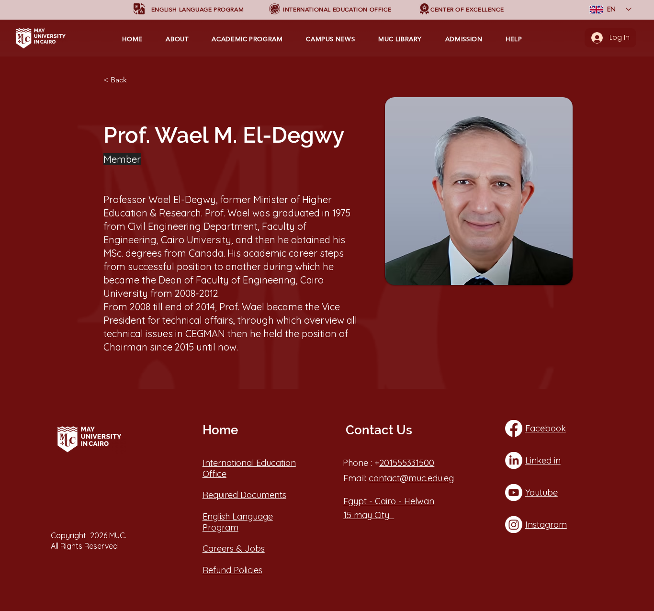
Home (220, 430)
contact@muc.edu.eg (411, 478)
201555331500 (406, 462)
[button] (197, 9)
